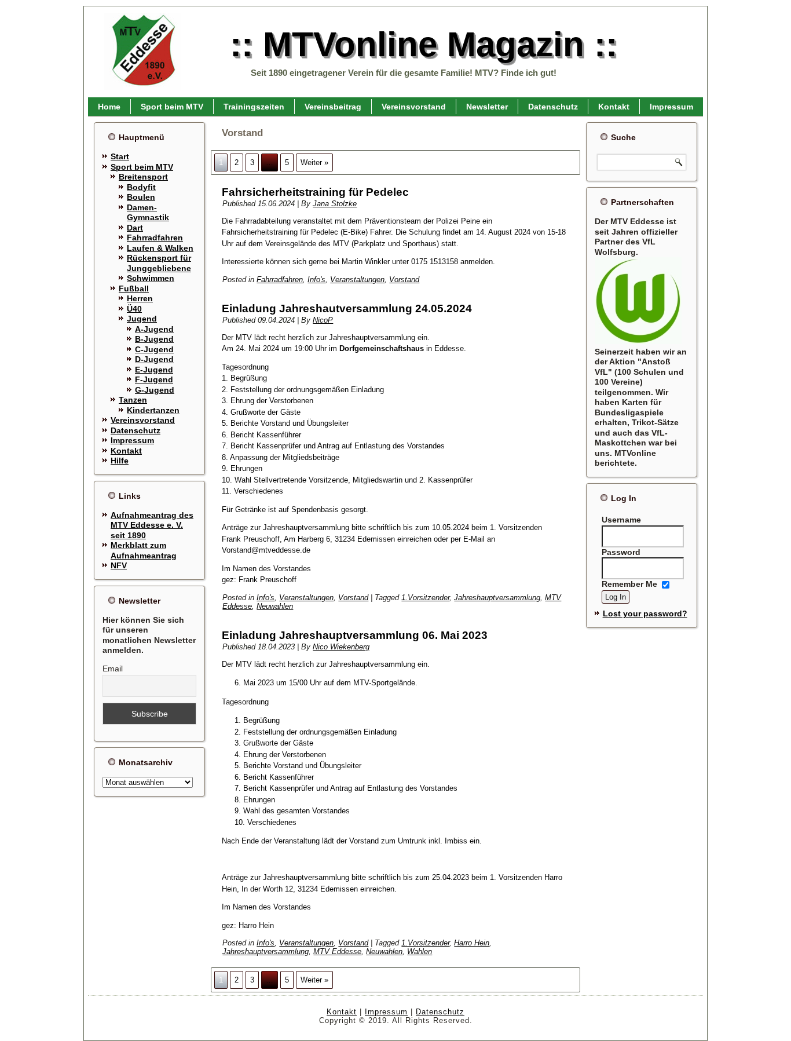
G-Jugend (154, 390)
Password (621, 552)
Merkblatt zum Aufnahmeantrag (144, 550)
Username (621, 519)
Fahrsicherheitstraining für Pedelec (315, 192)
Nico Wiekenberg (341, 646)
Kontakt (613, 106)
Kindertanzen (153, 410)
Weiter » (314, 162)
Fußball (134, 288)
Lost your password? (645, 613)
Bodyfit (141, 187)
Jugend (142, 318)
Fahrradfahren (155, 237)
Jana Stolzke (335, 203)
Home (109, 106)
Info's (316, 279)
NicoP (323, 320)
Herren (140, 298)
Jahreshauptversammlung (497, 597)
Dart (135, 227)
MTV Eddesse (337, 951)
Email (112, 668)
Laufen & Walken (160, 248)
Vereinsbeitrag (333, 106)
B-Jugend (154, 339)
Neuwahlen (275, 606)
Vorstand (404, 279)
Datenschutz (553, 106)
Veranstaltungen (357, 279)
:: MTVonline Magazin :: (423, 44)
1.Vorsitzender (425, 597)
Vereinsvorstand (414, 106)
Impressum (671, 106)
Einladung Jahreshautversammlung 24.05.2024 (347, 308)
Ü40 (134, 308)
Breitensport (143, 176)
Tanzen (133, 399)
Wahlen (419, 951)
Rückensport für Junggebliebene (159, 263)
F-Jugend (154, 379)
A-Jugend (154, 329)
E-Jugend (154, 369)
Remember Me (629, 584)
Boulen (141, 197)
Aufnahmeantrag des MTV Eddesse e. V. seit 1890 (152, 525)
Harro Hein (471, 942)
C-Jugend (154, 349)
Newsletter (487, 106)
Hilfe (120, 460)
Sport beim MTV (172, 106)
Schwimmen (150, 278)
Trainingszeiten (254, 106)
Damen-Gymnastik (148, 212)
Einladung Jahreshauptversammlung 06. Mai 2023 (355, 635)
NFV (119, 565)
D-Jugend (154, 359)
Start (120, 156)
